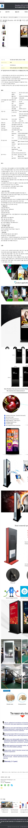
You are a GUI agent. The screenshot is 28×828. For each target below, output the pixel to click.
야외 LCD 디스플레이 (13, 17)
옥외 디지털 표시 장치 (24, 772)
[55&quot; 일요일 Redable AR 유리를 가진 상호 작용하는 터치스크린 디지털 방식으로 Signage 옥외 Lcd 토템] (3, 26)
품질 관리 (17, 12)
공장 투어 (7, 12)
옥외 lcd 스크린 (7, 772)
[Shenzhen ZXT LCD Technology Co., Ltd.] (7, 6)
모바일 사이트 (11, 826)
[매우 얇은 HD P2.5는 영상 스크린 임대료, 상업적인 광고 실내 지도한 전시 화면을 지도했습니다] (14, 805)
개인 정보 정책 (16, 826)
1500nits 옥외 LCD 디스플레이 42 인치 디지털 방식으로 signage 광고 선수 (4, 811)
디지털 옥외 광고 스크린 (15, 772)
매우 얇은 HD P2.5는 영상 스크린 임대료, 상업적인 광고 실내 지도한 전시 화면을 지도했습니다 (14, 812)
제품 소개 (5, 17)
